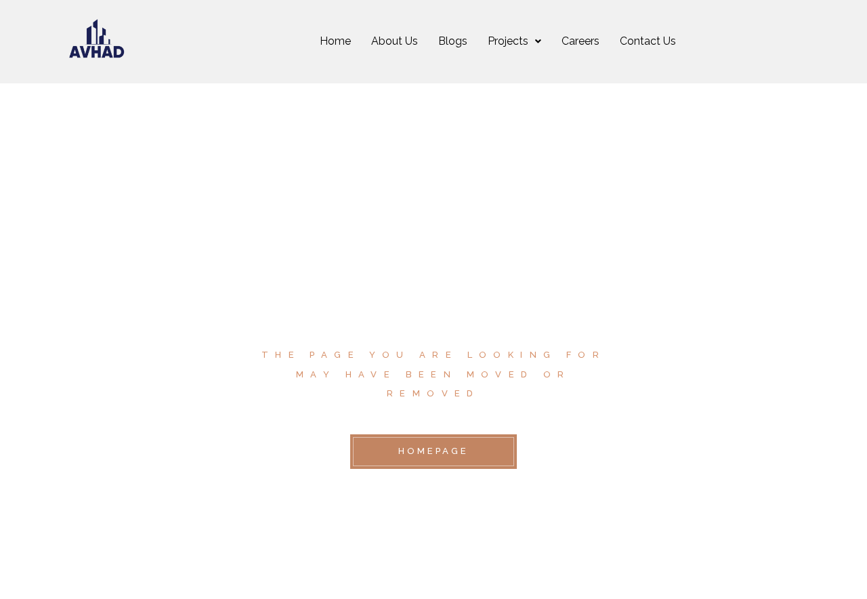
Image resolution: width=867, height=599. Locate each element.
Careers (580, 41)
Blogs (452, 41)
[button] (514, 41)
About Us (394, 41)
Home (335, 41)
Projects (508, 41)
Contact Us (648, 41)
